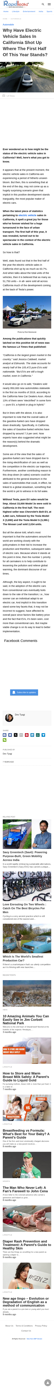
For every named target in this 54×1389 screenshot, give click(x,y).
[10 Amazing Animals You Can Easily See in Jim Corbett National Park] (27, 993)
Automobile (16, 19)
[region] (27, 124)
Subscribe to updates (26, 692)
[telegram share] (43, 735)
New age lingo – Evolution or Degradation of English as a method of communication (26, 1302)
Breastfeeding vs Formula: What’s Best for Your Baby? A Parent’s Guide (26, 1134)
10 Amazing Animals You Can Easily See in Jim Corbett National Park (26, 1019)
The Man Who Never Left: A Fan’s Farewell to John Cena (25, 1189)
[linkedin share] (32, 735)
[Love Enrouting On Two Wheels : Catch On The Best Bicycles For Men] (27, 886)
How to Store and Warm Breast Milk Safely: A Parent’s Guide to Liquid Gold (26, 1076)
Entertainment (29, 11)
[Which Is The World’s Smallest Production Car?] (27, 938)
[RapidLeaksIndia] (16, 4)
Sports (49, 11)
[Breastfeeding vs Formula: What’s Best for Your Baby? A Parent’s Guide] (27, 1108)
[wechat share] (4, 740)
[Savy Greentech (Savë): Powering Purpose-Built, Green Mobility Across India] (27, 834)
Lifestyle (16, 11)
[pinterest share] (27, 735)
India (41, 11)
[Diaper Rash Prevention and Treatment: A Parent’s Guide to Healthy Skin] (27, 1218)
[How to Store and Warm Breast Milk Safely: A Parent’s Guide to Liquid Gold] (27, 1050)
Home (6, 11)
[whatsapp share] (38, 735)
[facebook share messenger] (10, 735)
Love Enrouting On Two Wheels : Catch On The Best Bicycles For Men (24, 908)
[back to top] (47, 1382)
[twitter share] (15, 735)
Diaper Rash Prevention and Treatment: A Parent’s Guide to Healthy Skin (27, 1244)
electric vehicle (27, 215)
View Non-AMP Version (34, 1339)
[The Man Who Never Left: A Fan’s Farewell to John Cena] (27, 1165)
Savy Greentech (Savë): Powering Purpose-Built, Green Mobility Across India (25, 856)
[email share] (21, 735)
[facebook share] (4, 735)
